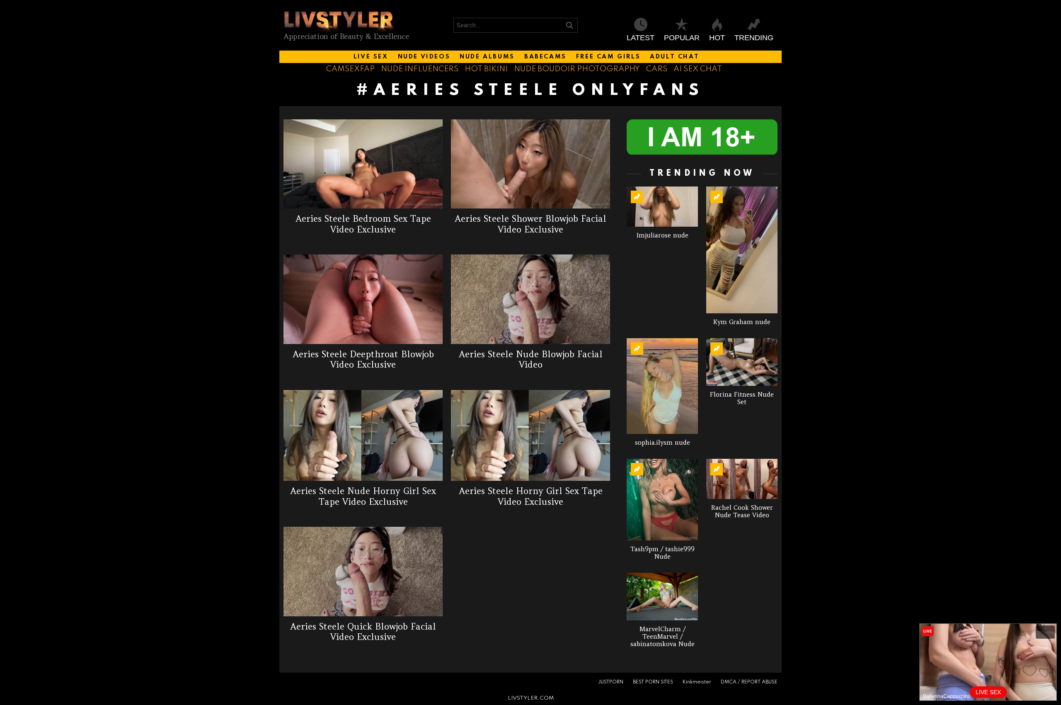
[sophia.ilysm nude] (662, 386)
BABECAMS (545, 57)
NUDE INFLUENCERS (419, 69)
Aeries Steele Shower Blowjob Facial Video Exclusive (530, 224)
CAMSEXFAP (350, 69)
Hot (717, 38)
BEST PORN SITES (653, 682)
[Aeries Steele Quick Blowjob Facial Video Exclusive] (363, 571)
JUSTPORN (610, 682)
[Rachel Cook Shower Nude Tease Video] (742, 479)
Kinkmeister (697, 682)
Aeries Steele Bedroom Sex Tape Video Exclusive (363, 224)
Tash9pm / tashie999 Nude (662, 552)
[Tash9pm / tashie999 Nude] (662, 499)
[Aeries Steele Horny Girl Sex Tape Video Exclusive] (530, 435)
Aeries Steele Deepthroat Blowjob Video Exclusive (363, 359)
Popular (682, 38)
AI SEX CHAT (697, 69)
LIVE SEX (371, 57)
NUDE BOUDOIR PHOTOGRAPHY (577, 69)
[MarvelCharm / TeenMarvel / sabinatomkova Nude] (662, 596)
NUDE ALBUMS (487, 57)
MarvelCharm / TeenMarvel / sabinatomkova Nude (662, 636)
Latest (640, 38)
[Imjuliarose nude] (662, 207)
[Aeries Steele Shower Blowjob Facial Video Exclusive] (530, 164)
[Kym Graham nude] (742, 250)
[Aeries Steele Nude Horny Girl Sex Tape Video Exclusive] (363, 435)
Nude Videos (424, 57)
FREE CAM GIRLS (608, 57)
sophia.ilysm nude (662, 442)
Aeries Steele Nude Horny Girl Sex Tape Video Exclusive (363, 496)
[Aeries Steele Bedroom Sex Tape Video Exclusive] (363, 164)
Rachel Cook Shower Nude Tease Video (742, 511)
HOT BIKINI (486, 69)
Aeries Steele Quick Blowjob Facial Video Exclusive (363, 631)
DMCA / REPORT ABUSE (749, 682)
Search (569, 27)
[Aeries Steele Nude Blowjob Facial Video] (530, 299)
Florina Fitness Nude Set (742, 398)
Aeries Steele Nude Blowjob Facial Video (531, 359)
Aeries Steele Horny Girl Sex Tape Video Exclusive (531, 496)
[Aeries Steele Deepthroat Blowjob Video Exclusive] (363, 299)
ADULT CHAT (674, 57)
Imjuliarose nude (662, 235)
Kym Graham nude (741, 322)
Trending (753, 38)
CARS (656, 69)
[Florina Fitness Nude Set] (742, 362)
